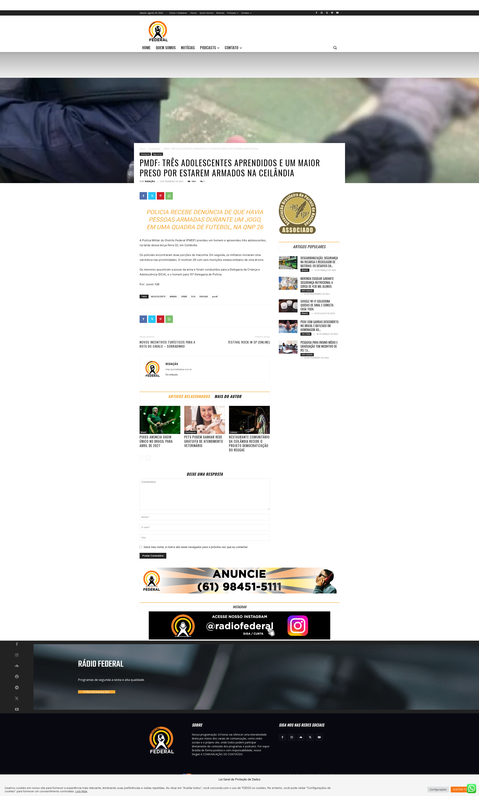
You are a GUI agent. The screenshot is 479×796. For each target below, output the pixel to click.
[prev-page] (142, 458)
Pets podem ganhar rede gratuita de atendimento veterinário (203, 441)
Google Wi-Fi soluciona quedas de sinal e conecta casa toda (316, 305)
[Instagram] (322, 13)
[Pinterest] (160, 196)
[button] (334, 47)
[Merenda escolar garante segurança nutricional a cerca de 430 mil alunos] (288, 283)
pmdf (215, 296)
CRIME (184, 296)
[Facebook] (316, 13)
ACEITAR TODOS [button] (462, 789)
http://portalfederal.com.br (179, 369)
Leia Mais (81, 791)
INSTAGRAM (239, 606)
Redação (150, 181)
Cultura (233, 432)
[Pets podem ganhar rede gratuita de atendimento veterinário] (204, 420)
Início (142, 148)
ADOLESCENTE (158, 296)
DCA (193, 296)
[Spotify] (17, 677)
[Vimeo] (332, 13)
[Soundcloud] (17, 666)
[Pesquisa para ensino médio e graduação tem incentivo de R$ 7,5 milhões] (288, 347)
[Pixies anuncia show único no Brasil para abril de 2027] (160, 420)
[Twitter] (327, 13)
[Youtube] (337, 13)
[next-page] (148, 458)
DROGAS (203, 296)
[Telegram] (17, 688)
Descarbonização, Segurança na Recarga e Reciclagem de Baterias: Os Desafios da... (319, 262)
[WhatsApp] (169, 196)
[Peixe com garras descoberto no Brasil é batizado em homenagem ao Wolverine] (288, 326)
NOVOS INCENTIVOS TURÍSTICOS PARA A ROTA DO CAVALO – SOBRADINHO (167, 344)
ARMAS (173, 296)
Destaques (154, 148)
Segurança (157, 154)
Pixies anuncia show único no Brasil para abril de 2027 (156, 441)
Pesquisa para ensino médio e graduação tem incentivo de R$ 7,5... (319, 346)
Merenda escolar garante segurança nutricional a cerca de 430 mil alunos (317, 282)
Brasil (143, 432)
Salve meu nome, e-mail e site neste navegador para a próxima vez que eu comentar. (196, 547)
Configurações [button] (438, 789)
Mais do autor (227, 396)
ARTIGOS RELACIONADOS (189, 396)
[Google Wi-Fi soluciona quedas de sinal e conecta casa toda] (288, 305)
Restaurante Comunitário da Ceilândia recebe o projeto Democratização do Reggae (249, 443)
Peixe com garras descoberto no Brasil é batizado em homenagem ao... (319, 326)
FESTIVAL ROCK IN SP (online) (249, 342)
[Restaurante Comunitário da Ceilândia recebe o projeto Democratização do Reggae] (249, 420)
